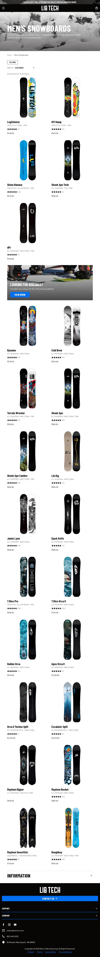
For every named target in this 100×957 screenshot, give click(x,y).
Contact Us (48, 898)
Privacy (31, 952)
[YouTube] (15, 924)
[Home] (50, 8)
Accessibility (50, 952)
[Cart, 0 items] (96, 8)
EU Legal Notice (65, 952)
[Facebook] (3, 924)
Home (9, 55)
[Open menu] (5, 8)
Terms (39, 952)
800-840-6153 (12, 936)
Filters (12, 62)
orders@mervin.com (15, 930)
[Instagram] (9, 924)
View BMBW (20, 294)
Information (18, 875)
